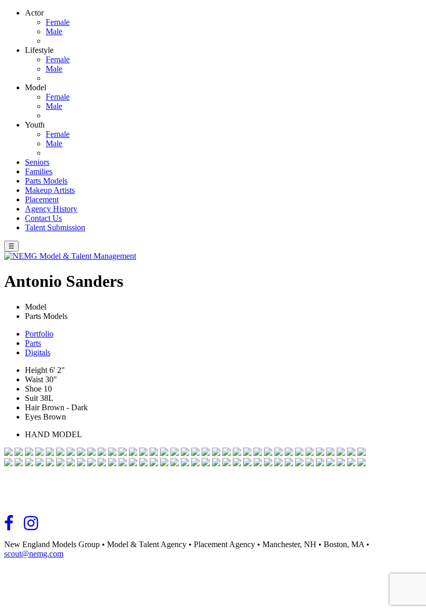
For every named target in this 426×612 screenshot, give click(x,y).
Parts (33, 343)
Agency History (51, 208)
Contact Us (43, 218)
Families (38, 171)
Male (54, 31)
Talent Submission (55, 227)
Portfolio (39, 333)
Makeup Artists (50, 190)
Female (58, 22)
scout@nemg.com (33, 553)
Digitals (37, 352)
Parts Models (46, 180)
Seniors (37, 162)
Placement (42, 199)
